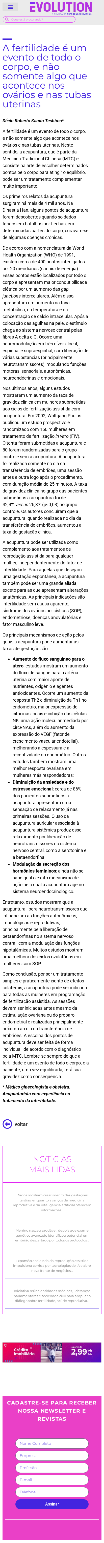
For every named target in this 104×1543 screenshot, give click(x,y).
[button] (10, 7)
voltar (21, 1124)
